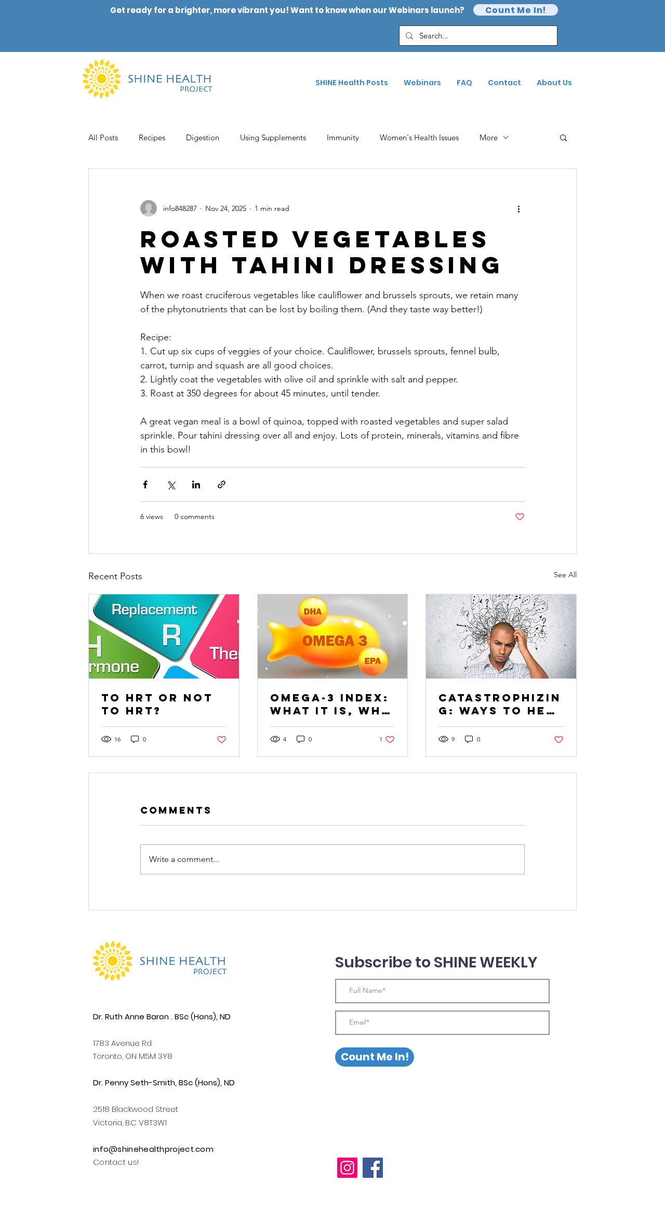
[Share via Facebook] (145, 484)
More (489, 137)
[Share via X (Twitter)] (171, 484)
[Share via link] (222, 484)
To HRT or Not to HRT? (157, 704)
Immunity (343, 137)
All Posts (103, 137)
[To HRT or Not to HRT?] (164, 636)
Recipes (152, 137)
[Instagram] (347, 1168)
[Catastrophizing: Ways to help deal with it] (501, 636)
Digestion (202, 137)
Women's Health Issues (419, 137)
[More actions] (518, 208)
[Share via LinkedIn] (196, 484)
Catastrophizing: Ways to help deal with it (500, 704)
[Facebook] (373, 1168)
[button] (563, 137)
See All (565, 574)
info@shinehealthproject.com (153, 1149)
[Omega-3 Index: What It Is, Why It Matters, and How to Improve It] (333, 636)
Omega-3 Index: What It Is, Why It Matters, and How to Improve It (332, 704)
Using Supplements (273, 137)
